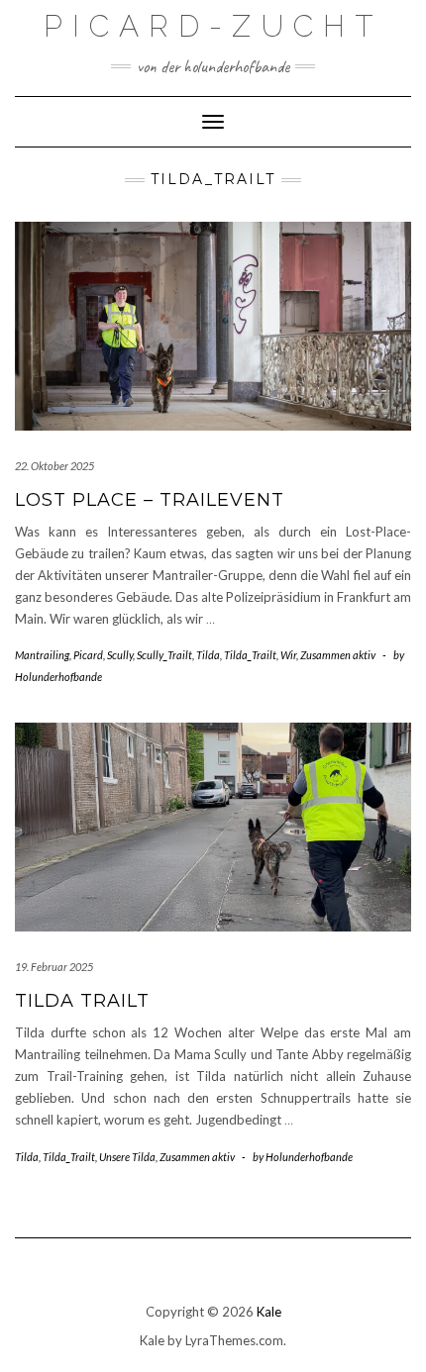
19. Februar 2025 (54, 966)
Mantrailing (42, 654)
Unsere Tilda (127, 1156)
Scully (120, 654)
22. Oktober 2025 (54, 465)
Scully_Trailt (164, 654)
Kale (269, 1312)
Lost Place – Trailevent (149, 500)
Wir (288, 654)
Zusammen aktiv (337, 654)
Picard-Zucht (213, 26)
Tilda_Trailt (250, 654)
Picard (88, 654)
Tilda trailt (82, 1001)
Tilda (208, 654)
